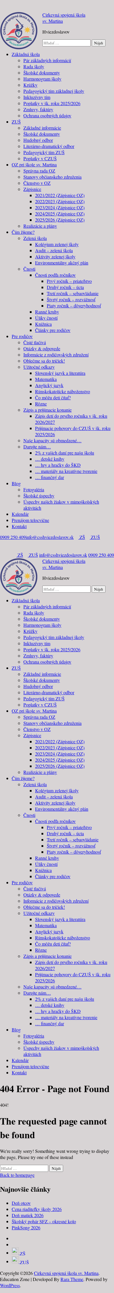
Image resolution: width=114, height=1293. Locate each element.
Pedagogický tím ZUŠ (44, 152)
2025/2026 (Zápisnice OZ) (59, 220)
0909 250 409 (13, 537)
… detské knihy (49, 459)
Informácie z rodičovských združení (56, 354)
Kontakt (19, 526)
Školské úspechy (38, 496)
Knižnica (43, 324)
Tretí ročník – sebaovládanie (73, 293)
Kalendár (20, 514)
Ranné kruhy (47, 312)
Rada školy (33, 66)
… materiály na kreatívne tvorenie (66, 471)
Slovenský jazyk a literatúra (60, 373)
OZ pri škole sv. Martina (34, 164)
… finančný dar (49, 477)
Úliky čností (46, 318)
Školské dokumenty (41, 72)
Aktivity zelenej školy (55, 256)
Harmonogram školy (42, 79)
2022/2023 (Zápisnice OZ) (59, 201)
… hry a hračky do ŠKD (58, 465)
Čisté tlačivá (34, 342)
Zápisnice (32, 189)
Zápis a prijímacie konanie (47, 410)
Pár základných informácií (47, 60)
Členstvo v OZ (37, 183)
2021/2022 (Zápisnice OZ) (59, 195)
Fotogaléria (33, 489)
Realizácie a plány (40, 226)
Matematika (46, 379)
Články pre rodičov (52, 330)
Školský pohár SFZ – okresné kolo (44, 1221)
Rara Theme (72, 1279)
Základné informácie (42, 128)
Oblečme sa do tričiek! (44, 361)
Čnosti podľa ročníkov (55, 275)
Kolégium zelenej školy (57, 244)
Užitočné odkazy (39, 367)
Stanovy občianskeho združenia (52, 177)
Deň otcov (21, 1203)
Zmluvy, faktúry (38, 109)
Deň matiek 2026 (28, 1215)
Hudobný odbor (38, 140)
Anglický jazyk (49, 385)
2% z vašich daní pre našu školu (64, 453)
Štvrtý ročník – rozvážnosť (71, 299)
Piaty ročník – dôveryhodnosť (74, 305)
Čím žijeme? (23, 232)
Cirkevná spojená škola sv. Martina (66, 1273)
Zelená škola (35, 238)
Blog (16, 483)
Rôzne (41, 404)
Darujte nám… (37, 446)
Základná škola (26, 54)
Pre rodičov (22, 336)
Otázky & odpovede (41, 348)
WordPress (10, 1285)
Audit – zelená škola (54, 250)
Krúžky (30, 85)
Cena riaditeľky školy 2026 (37, 1209)
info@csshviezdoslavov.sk (50, 537)
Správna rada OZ (39, 171)
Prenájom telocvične (30, 520)
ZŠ (81, 537)
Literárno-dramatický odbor (48, 146)
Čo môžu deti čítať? (53, 397)
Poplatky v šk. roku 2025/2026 (51, 103)
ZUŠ (16, 122)
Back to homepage (17, 1175)
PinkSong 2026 (26, 1227)
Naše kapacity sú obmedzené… (52, 440)
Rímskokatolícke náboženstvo (62, 391)
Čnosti (29, 269)
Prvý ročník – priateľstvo (69, 281)
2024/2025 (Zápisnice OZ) (59, 213)
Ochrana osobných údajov (47, 115)
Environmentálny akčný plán (61, 263)
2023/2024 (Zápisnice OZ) (59, 207)
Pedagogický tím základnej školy (53, 91)
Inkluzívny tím (36, 97)
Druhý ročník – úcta (65, 287)
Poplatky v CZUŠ (40, 158)
